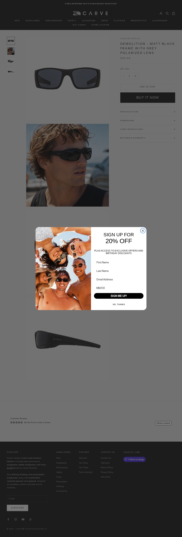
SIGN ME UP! (119, 295)
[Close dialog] (142, 230)
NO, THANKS (119, 304)
